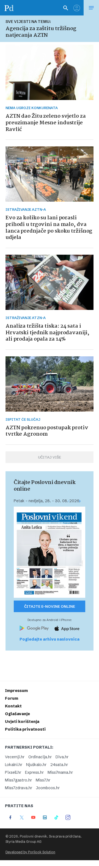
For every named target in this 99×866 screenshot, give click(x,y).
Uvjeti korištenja (22, 721)
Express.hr (34, 772)
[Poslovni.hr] (9, 7)
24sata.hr (59, 764)
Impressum (16, 690)
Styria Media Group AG (24, 841)
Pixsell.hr (13, 772)
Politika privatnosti (25, 729)
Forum (11, 698)
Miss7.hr (43, 780)
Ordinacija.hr (40, 756)
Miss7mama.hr (60, 772)
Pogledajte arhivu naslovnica (49, 639)
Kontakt (13, 706)
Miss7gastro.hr (18, 780)
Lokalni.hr (13, 764)
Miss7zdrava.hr (18, 787)
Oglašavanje (17, 713)
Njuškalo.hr (36, 764)
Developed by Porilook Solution (30, 852)
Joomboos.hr (48, 787)
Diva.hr (62, 756)
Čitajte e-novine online (49, 606)
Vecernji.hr (14, 756)
